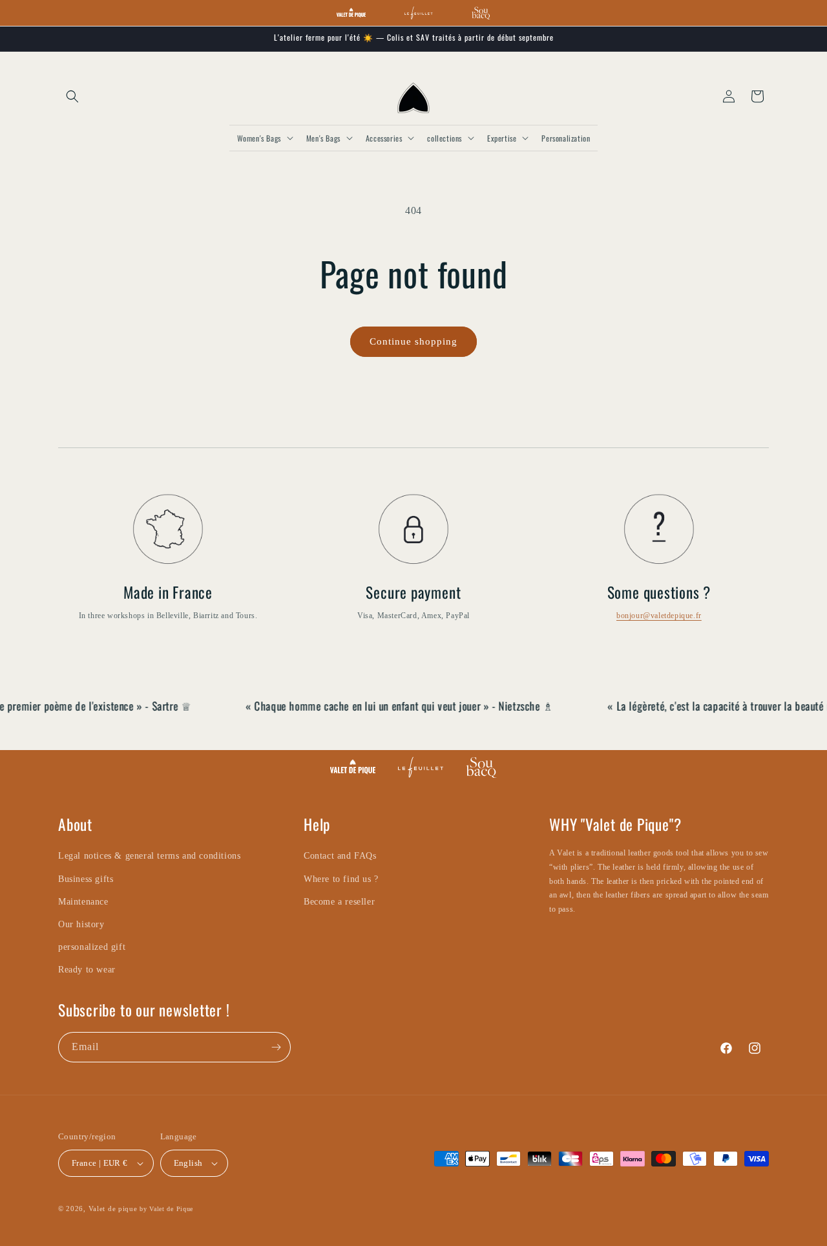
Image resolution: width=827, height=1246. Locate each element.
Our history (81, 924)
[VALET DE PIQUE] (352, 767)
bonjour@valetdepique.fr (659, 615)
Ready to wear (87, 969)
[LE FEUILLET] (420, 767)
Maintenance (83, 902)
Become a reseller (339, 902)
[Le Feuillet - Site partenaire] (418, 12)
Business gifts (85, 879)
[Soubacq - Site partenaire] (481, 12)
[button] (72, 96)
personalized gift (91, 947)
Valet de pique (113, 1208)
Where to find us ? (341, 879)
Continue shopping (413, 341)
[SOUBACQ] (481, 767)
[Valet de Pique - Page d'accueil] (351, 12)
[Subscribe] (276, 1047)
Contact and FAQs (340, 856)
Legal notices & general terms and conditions (149, 856)
